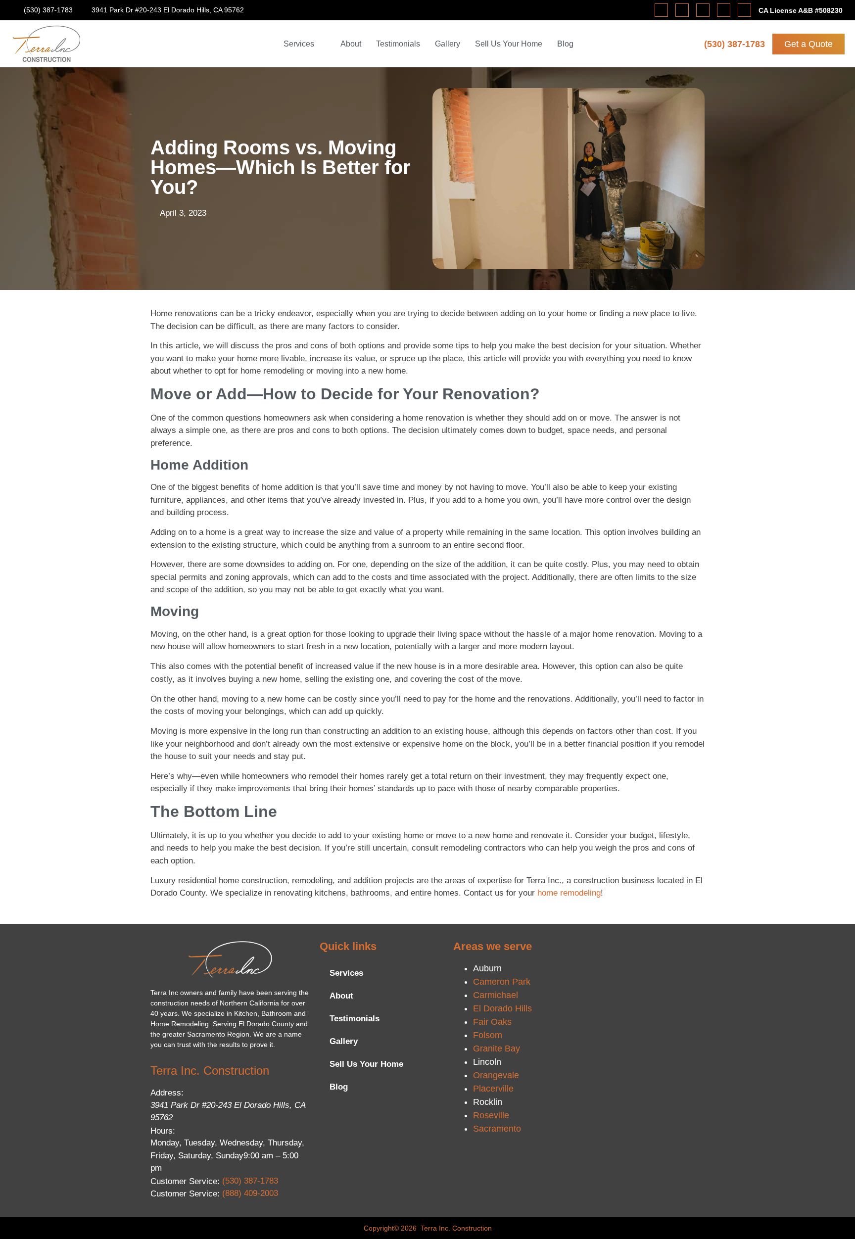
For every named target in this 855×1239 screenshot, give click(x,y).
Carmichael (495, 995)
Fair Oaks (492, 1022)
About (341, 996)
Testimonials (355, 1018)
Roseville (491, 1115)
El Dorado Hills (502, 1008)
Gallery (344, 1041)
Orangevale (496, 1075)
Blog (339, 1087)
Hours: (162, 1131)
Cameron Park (501, 982)
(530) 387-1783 (734, 44)
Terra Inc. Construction (209, 1070)
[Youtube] (723, 10)
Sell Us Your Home (366, 1064)
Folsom (487, 1035)
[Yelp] (703, 10)
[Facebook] (661, 10)
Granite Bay (496, 1048)
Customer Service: (185, 1181)
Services (346, 973)
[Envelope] (744, 10)
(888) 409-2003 (250, 1193)
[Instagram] (682, 10)
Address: (167, 1093)
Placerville (493, 1089)
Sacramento (497, 1129)
